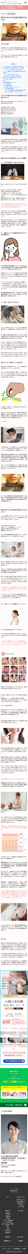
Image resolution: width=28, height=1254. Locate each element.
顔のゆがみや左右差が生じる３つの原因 (13, 68)
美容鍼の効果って (21, 1203)
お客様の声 (7, 1237)
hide (15, 64)
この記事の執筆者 (8, 88)
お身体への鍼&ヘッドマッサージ (11, 87)
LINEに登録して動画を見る (14, 1105)
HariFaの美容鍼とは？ (21, 1201)
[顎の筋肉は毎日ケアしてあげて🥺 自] (22, 661)
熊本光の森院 (8, 1230)
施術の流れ (21, 1204)
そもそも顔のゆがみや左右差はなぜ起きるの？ (13, 66)
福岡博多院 (8, 1232)
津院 (8, 1227)
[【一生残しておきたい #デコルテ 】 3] (5, 661)
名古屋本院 (8, 1216)
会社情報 (24, 1248)
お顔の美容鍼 (7, 85)
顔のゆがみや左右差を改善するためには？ (12, 77)
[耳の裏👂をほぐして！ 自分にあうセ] (5, 670)
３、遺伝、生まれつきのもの (11, 74)
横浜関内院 (8, 1213)
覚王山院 (8, 1218)
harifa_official (8, 79)
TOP (7, 1197)
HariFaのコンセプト (21, 1199)
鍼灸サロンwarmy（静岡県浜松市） (8, 1224)
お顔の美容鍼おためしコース (9, 82)
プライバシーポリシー (7, 1248)
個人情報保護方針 (17, 1248)
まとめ (4, 80)
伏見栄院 (8, 1215)
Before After (20, 1237)
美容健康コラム (7, 1241)
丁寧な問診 (6, 84)
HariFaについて (20, 1197)
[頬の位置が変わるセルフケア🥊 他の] (14, 661)
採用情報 (20, 1241)
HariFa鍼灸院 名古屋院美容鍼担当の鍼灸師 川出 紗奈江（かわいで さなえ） (15, 90)
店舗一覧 (7, 1211)
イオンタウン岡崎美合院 (8, 1220)
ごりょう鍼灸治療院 (8, 1222)
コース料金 (20, 1211)
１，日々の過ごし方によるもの (13, 69)
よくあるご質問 (21, 1206)
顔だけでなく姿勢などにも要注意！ (12, 76)
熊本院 (7, 1229)
